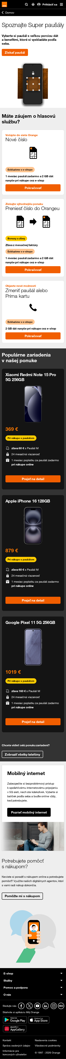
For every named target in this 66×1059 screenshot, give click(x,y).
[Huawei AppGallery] (15, 1028)
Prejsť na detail (33, 479)
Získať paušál (15, 52)
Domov (9, 12)
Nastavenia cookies (46, 1040)
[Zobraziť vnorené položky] (39, 973)
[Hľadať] (26, 4)
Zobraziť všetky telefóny (22, 754)
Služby (8, 980)
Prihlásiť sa (49, 4)
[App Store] (39, 1019)
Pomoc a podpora (16, 987)
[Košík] (33, 4)
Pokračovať (33, 188)
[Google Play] (15, 1019)
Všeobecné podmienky (47, 1045)
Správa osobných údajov (16, 1045)
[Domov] (4, 4)
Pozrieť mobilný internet (29, 812)
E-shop (8, 973)
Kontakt (7, 1040)
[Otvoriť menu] (61, 4)
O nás (7, 994)
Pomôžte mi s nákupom (22, 896)
